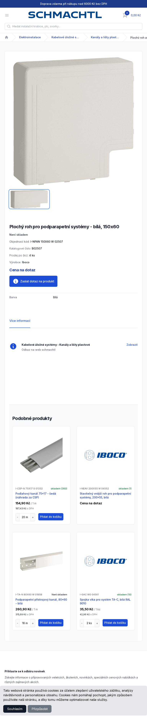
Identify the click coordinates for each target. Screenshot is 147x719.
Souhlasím (14, 709)
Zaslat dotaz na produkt (37, 281)
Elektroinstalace (30, 37)
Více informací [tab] (19, 321)
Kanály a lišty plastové (105, 37)
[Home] (6, 37)
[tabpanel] (73, 121)
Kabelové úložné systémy (65, 37)
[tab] (29, 199)
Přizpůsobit (40, 709)
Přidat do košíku (51, 516)
